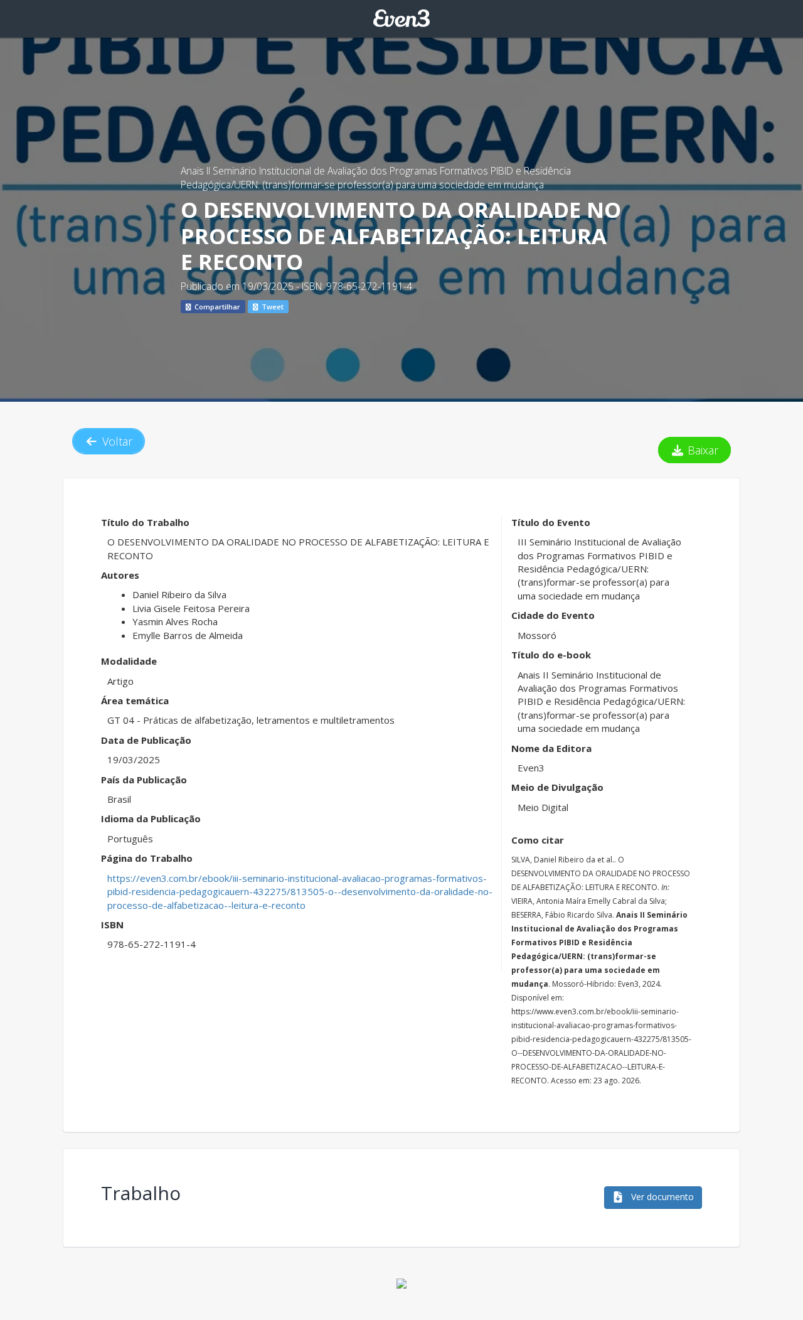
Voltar (115, 441)
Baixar (701, 450)
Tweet (272, 306)
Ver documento (661, 1197)
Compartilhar (216, 306)
